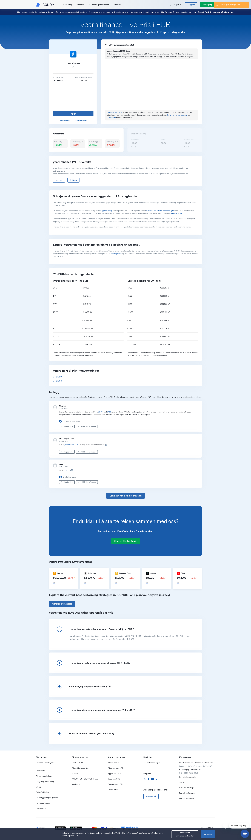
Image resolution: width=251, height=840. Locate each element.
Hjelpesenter (41, 808)
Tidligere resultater (114, 112)
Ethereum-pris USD (116, 768)
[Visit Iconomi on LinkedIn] (156, 779)
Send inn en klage (186, 788)
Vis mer (59, 180)
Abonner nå (151, 796)
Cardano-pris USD (115, 784)
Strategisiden (116, 253)
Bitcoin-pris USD (114, 763)
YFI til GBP (57, 377)
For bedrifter (41, 771)
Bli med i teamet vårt (80, 768)
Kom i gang (207, 4)
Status (182, 782)
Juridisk (75, 773)
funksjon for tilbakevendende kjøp (160, 210)
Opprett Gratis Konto (125, 541)
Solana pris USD (114, 789)
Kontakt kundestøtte (187, 777)
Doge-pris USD (114, 779)
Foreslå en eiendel (186, 798)
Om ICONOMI (77, 763)
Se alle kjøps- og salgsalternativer (73, 120)
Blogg (38, 787)
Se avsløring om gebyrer (177, 115)
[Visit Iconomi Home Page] (45, 4)
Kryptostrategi (106, 210)
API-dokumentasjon (151, 763)
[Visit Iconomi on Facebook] (148, 779)
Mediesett (76, 784)
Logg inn (191, 4)
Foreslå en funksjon (187, 793)
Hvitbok (73, 180)
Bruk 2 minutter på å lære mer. (219, 12)
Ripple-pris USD (114, 773)
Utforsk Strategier (62, 603)
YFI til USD (57, 381)
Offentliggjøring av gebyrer (47, 797)
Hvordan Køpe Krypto (45, 763)
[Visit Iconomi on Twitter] (144, 779)
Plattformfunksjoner (44, 776)
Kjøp (73, 113)
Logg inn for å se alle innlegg (126, 495)
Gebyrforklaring (42, 792)
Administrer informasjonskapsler (184, 834)
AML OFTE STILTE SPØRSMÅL (85, 779)
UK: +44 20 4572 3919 (188, 773)
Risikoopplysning (43, 803)
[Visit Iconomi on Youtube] (152, 779)
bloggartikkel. (176, 213)
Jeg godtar (208, 834)
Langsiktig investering (45, 781)
